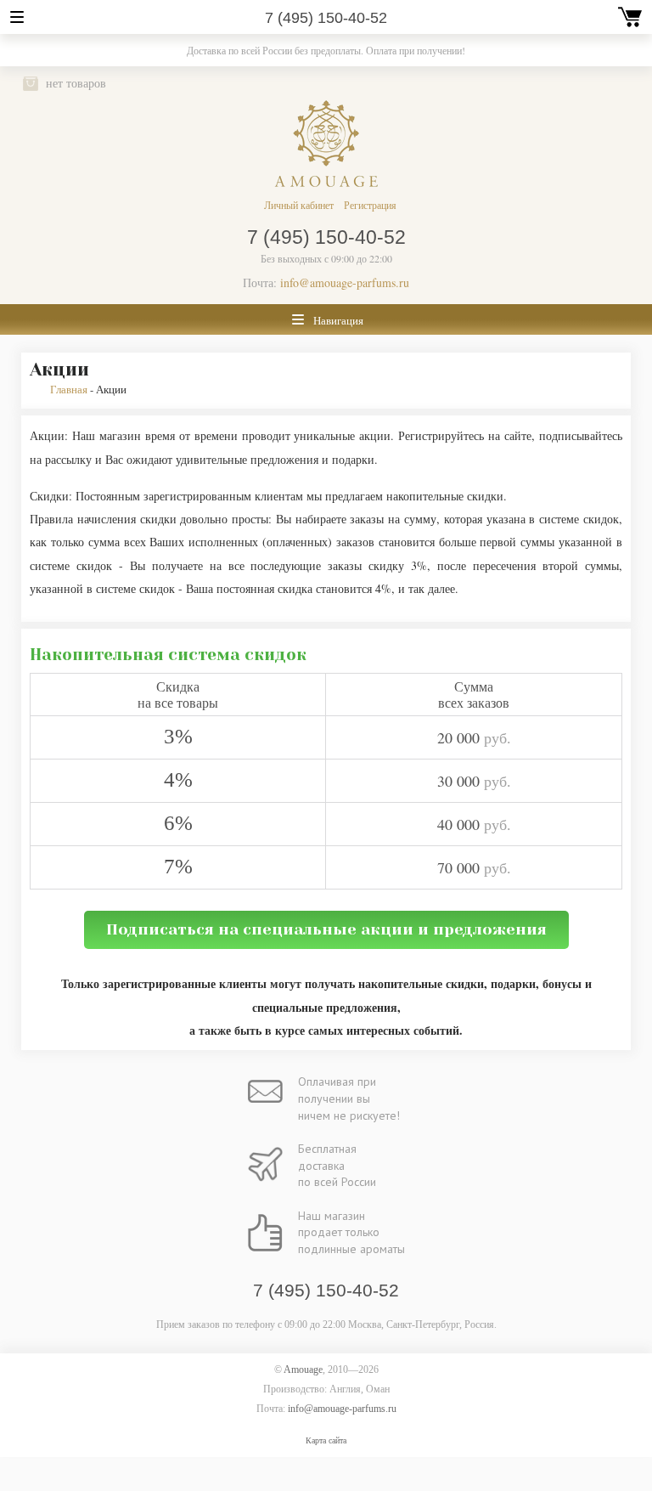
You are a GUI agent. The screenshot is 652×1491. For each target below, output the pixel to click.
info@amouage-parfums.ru (344, 282)
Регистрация (370, 205)
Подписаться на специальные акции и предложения (326, 929)
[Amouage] (326, 143)
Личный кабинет (299, 205)
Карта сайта (326, 1440)
